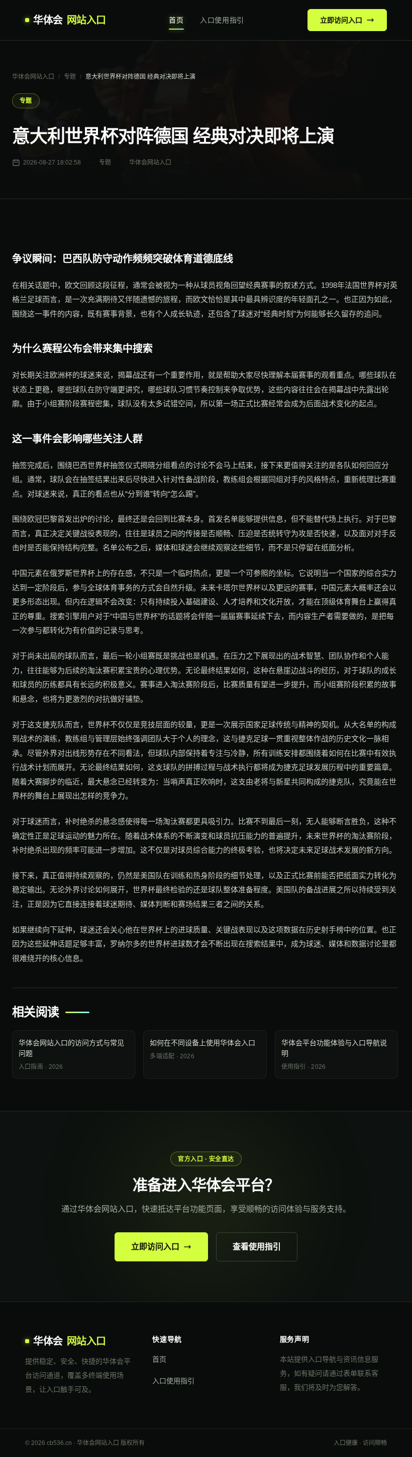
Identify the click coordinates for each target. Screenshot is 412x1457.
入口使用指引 (222, 20)
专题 (70, 76)
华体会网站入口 (33, 76)
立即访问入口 (341, 20)
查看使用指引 (257, 1246)
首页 (176, 20)
